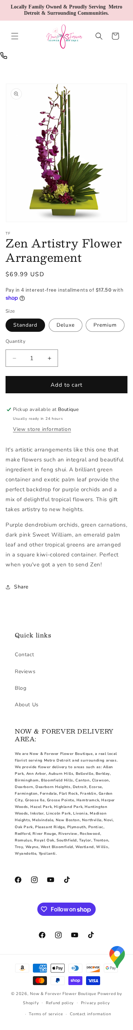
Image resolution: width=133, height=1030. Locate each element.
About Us (27, 704)
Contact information (90, 1014)
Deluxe (66, 324)
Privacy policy (95, 1003)
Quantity (15, 341)
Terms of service (46, 1014)
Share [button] (21, 586)
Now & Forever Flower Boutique (63, 993)
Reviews (25, 671)
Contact (24, 654)
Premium (105, 324)
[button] (15, 36)
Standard (25, 324)
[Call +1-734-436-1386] (3, 55)
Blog (20, 688)
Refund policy (60, 1003)
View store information (42, 429)
